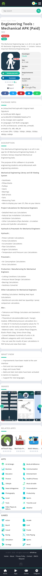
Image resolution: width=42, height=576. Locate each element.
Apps (8, 21)
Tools (14, 21)
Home (3, 21)
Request (21, 559)
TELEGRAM (12, 78)
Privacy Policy (20, 556)
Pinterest (21, 93)
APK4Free (33, 552)
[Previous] (2, 406)
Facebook (5, 93)
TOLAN (24, 56)
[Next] (40, 406)
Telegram (29, 93)
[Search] (38, 11)
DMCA (36, 556)
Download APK (12, 73)
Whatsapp (37, 93)
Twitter (13, 93)
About (12, 556)
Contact (29, 556)
